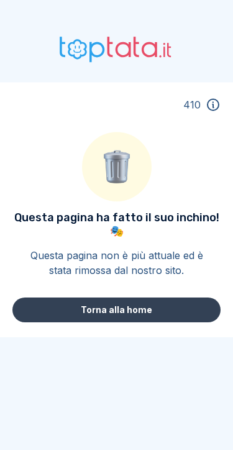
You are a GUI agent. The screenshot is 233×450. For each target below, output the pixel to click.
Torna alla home (116, 309)
